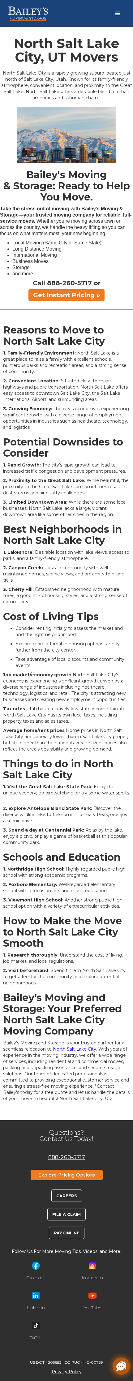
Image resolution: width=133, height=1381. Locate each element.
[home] (28, 13)
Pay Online (66, 1232)
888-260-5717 (66, 1157)
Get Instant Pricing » (66, 295)
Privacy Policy (67, 1372)
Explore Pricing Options (66, 1175)
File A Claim (66, 1214)
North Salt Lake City (74, 1049)
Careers (66, 1195)
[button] (117, 13)
